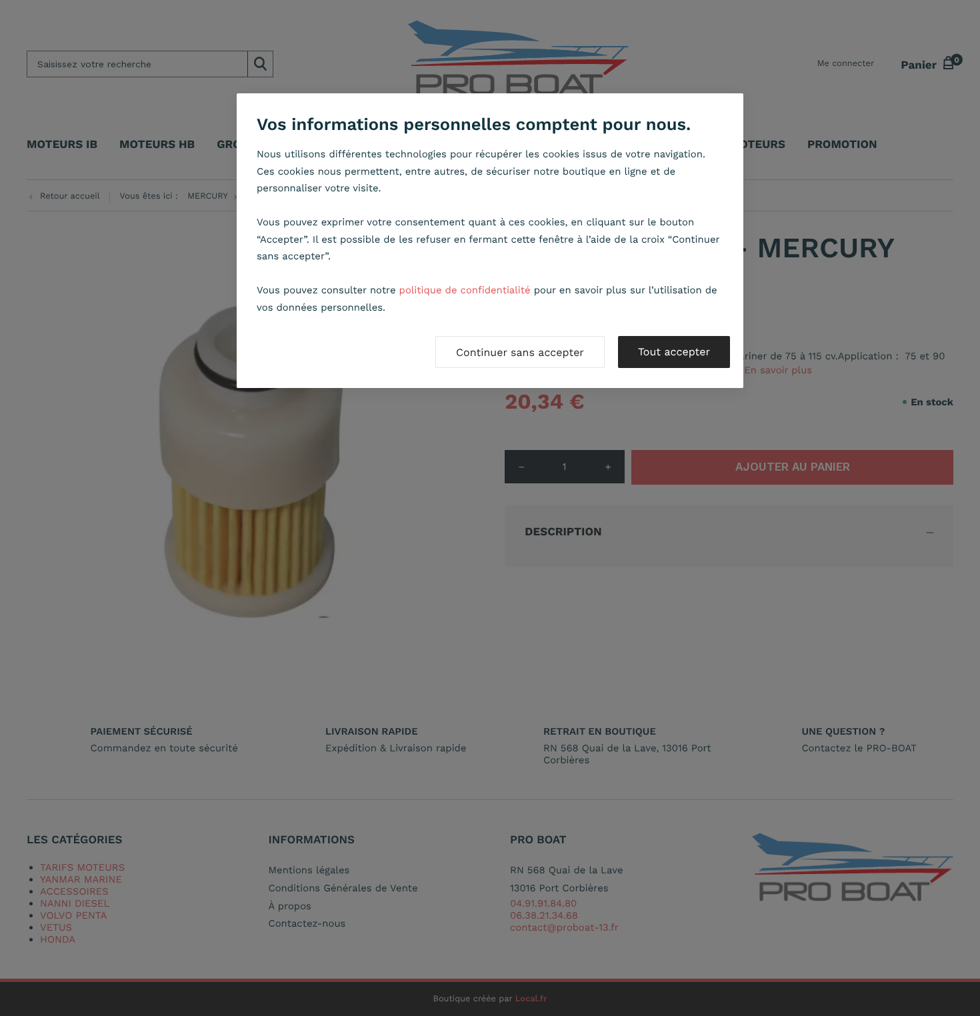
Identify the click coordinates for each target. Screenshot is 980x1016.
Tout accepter (674, 351)
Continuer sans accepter (520, 352)
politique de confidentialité (465, 290)
